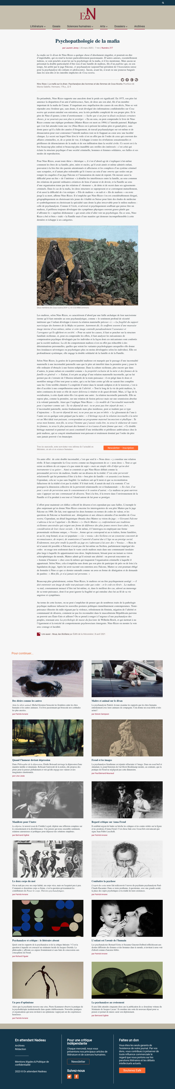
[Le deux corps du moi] (47, 858)
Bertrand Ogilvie (22, 835)
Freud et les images (102, 760)
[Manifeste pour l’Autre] (47, 799)
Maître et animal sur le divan (107, 701)
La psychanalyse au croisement (108, 1002)
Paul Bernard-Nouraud (104, 773)
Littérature (36, 26)
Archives (139, 26)
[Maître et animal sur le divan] (127, 678)
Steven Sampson (102, 714)
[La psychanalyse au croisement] (127, 979)
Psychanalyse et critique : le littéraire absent (35, 940)
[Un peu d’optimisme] (47, 979)
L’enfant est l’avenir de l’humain (109, 940)
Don (136, 79)
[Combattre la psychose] (127, 858)
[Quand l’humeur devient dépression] (47, 737)
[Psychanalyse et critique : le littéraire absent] (47, 918)
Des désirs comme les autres (27, 701)
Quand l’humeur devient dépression (31, 760)
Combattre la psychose (104, 881)
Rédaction (20, 1049)
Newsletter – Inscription (121, 447)
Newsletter (131, 79)
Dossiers (119, 26)
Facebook (127, 79)
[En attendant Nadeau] (87, 13)
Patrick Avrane (22, 714)
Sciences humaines (79, 26)
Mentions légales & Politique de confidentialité (32, 1063)
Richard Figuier (22, 956)
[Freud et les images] (127, 737)
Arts (102, 26)
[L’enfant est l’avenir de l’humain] (127, 918)
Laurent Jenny (72, 48)
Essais (56, 26)
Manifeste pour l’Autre (24, 822)
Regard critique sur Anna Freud (109, 822)
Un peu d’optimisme (23, 1002)
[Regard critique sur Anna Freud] (127, 799)
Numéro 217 (107, 48)
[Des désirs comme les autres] (47, 678)
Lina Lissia (20, 776)
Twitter (122, 79)
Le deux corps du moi (23, 881)
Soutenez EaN (132, 1070)
